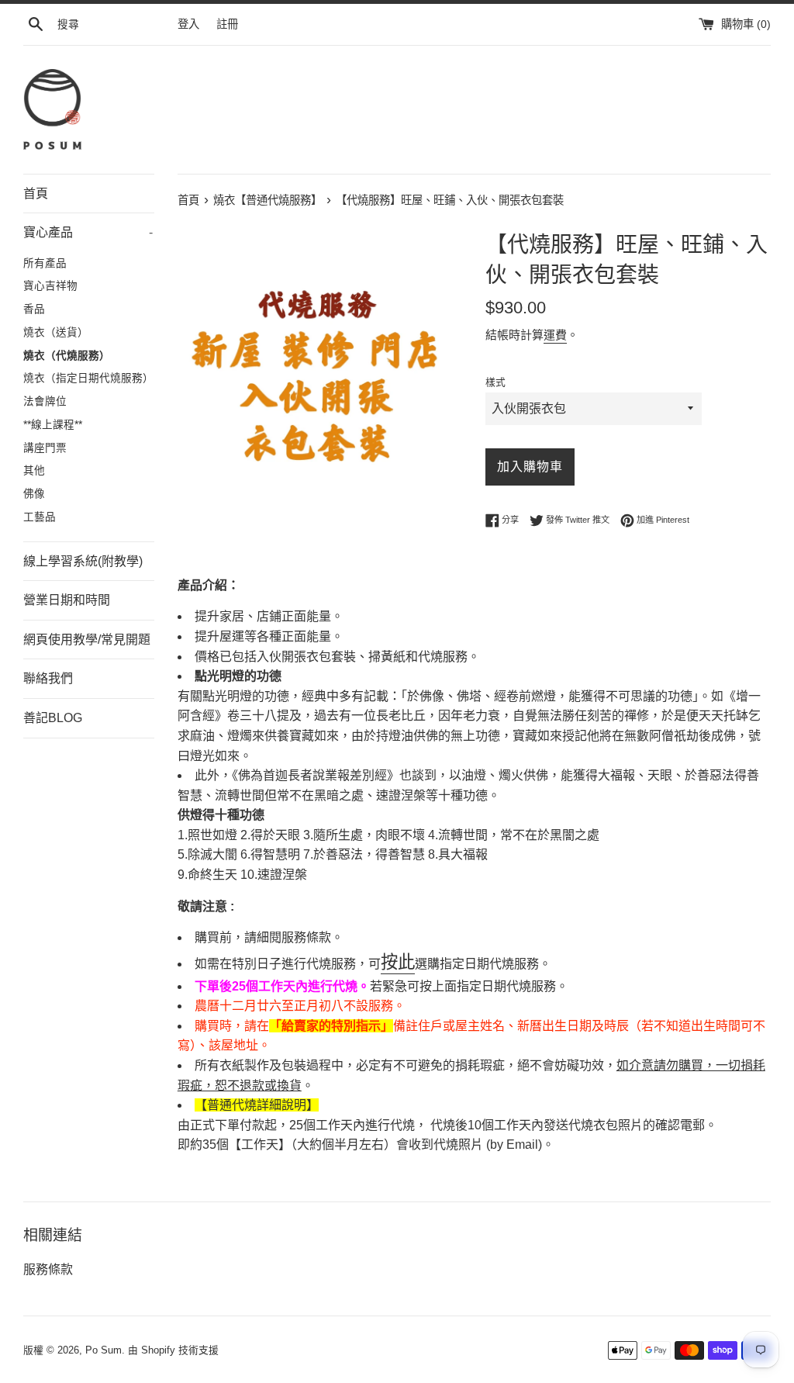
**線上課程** (52, 424)
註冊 (227, 24)
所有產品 (45, 263)
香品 (34, 309)
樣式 (495, 382)
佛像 (34, 494)
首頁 (35, 193)
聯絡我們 (48, 678)
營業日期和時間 (66, 600)
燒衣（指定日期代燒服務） (88, 378)
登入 (188, 24)
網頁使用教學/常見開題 (86, 639)
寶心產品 (88, 232)
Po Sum (103, 1350)
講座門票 (45, 448)
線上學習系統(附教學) (83, 561)
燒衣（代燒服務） (66, 355)
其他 (34, 470)
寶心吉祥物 (50, 286)
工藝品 (39, 517)
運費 (555, 334)
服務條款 (48, 1269)
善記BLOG (52, 717)
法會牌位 (45, 401)
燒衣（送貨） (55, 332)
